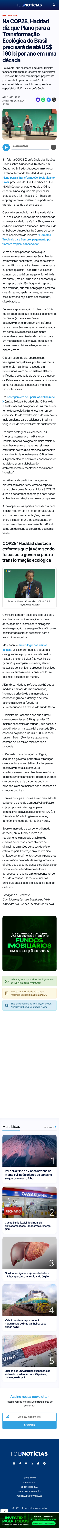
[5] (29, 1350)
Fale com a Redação (30, 1491)
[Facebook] (49, 100)
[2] (29, 1202)
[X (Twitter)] (54, 100)
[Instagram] (14, 1463)
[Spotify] (44, 1463)
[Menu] (4, 5)
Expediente (29, 1482)
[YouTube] (26, 1463)
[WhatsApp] (43, 100)
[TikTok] (38, 1463)
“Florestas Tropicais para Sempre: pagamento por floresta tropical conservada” (26, 239)
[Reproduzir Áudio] (6, 147)
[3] (29, 1252)
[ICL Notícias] (29, 5)
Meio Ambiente (9, 15)
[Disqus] (29, 1061)
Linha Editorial (29, 1487)
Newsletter (29, 1478)
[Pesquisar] (54, 4)
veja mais (49, 1127)
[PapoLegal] (38, 100)
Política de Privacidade (29, 1496)
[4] (29, 1299)
